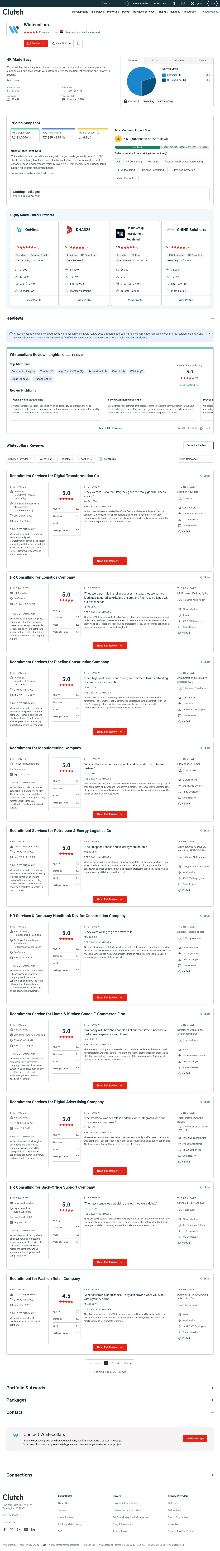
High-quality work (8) (71, 371)
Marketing (113, 11)
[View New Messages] (183, 3)
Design (126, 11)
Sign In (198, 3)
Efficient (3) (136, 371)
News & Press (65, 1517)
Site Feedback (10, 1515)
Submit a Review (196, 445)
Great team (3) (20, 378)
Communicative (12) (23, 371)
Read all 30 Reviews (110, 428)
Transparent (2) (43, 378)
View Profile (34, 300)
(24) (86, 247)
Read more (12, 80)
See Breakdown (188, 385)
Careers (62, 1510)
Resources (189, 11)
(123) (36, 247)
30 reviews (44, 32)
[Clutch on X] (12, 1529)
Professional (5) (98, 371)
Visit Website (63, 43)
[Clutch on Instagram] (19, 1529)
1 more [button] (39, 260)
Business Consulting (152, 169)
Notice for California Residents (64, 1545)
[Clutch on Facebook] (4, 1529)
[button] (20, 459)
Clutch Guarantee (178, 1517)
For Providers (159, 3)
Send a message (195, 1438)
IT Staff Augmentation (182, 169)
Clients (202, 60)
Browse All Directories (125, 1503)
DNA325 (83, 229)
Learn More (138, 337)
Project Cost (45, 459)
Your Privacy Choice (29, 1545)
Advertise (173, 1524)
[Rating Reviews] (31, 32)
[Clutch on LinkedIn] (33, 1529)
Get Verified (174, 1510)
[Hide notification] (209, 333)
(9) (136, 247)
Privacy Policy (9, 1545)
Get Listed (173, 1503)
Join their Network (90, 32)
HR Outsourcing (126, 169)
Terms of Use (88, 1545)
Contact (36, 43)
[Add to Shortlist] (78, 43)
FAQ (60, 1531)
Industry (65, 459)
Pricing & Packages (169, 11)
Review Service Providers (127, 1510)
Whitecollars (36, 24)
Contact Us (8, 1522)
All (118, 161)
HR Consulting (174, 80)
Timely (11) (46, 371)
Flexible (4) (118, 371)
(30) (197, 378)
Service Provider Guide (180, 1531)
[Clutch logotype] (12, 12)
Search (106, 3)
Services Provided (18, 459)
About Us (63, 1503)
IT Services (97, 11)
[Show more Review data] (110, 561)
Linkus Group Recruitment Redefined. (135, 233)
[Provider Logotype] (14, 29)
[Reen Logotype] (19, 229)
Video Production (126, 178)
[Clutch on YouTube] (26, 1529)
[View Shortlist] (174, 3)
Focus (155, 60)
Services (132, 60)
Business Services (143, 11)
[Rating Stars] (26, 247)
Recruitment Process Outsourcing (184, 161)
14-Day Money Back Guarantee (130, 1517)
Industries (179, 60)
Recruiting (172, 75)
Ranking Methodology (70, 1524)
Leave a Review (140, 3)
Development (80, 11)
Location (84, 459)
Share (207, 475)
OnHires (32, 229)
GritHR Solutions (191, 229)
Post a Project (209, 11)
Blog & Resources (123, 1524)
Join (212, 3)
